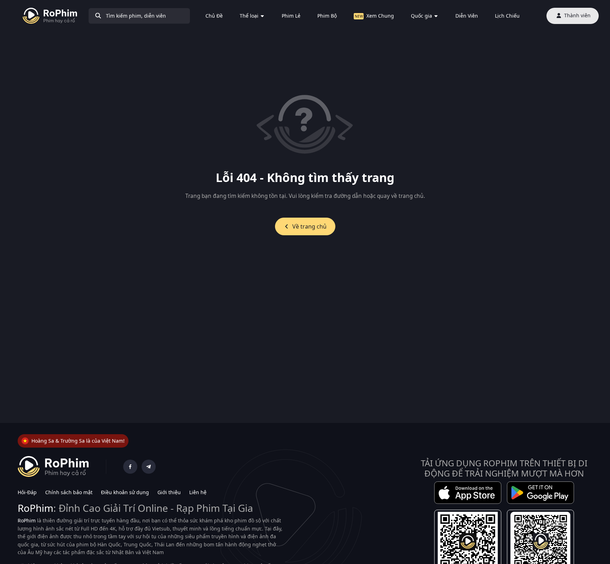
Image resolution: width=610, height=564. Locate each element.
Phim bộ (327, 15)
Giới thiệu (169, 492)
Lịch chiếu (507, 15)
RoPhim (35, 508)
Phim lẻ (291, 15)
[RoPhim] (50, 16)
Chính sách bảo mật (68, 492)
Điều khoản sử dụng (125, 492)
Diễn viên (466, 15)
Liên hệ (198, 492)
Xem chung (380, 15)
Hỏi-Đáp (27, 492)
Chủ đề (214, 15)
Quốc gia (421, 15)
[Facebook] (130, 467)
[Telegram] (149, 467)
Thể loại (249, 15)
